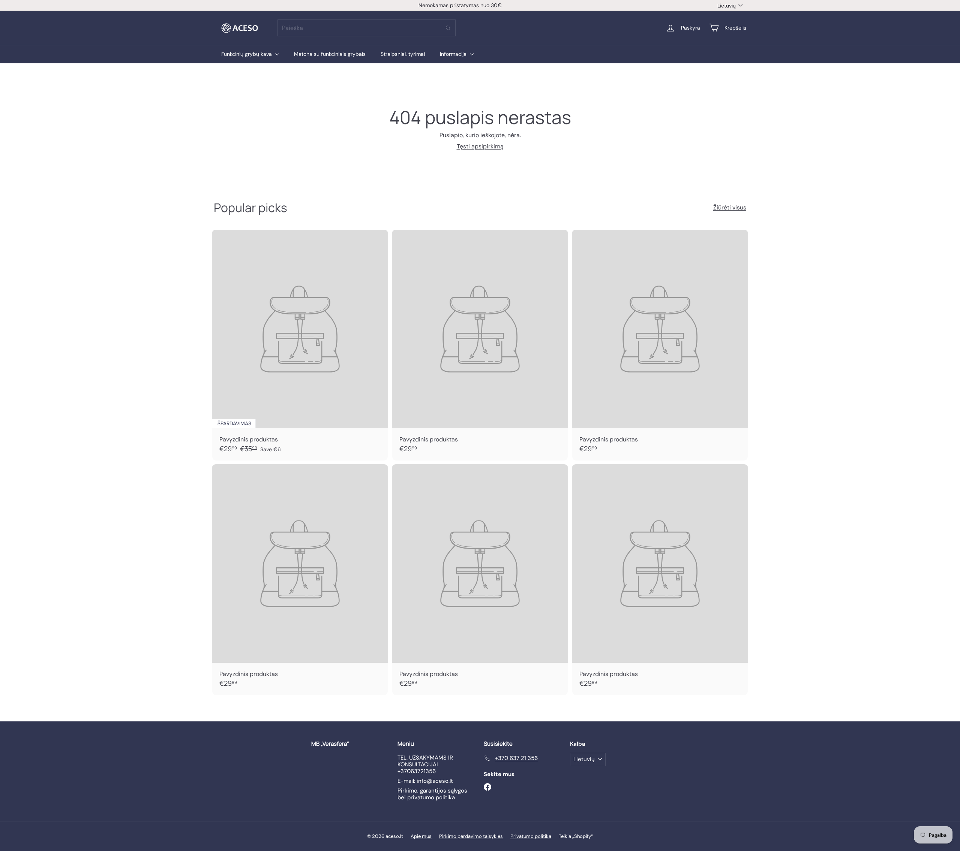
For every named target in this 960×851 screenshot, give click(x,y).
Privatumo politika (530, 836)
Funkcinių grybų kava (247, 54)
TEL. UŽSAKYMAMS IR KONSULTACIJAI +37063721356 (425, 764)
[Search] (448, 27)
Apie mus (421, 836)
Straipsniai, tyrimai (403, 54)
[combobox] (367, 27)
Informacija (454, 54)
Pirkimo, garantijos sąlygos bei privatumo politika (432, 794)
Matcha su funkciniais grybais (330, 54)
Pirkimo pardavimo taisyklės (471, 836)
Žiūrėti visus (729, 207)
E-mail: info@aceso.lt (425, 781)
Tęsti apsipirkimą (480, 146)
